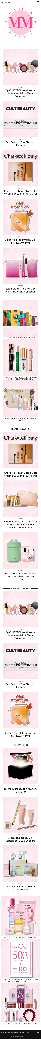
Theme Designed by (20, 1036)
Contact (30, 1032)
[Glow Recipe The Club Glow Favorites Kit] (20, 916)
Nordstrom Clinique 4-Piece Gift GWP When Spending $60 (20, 576)
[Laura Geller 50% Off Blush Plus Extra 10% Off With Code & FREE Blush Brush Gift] (20, 958)
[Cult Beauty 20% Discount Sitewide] (20, 119)
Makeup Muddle (12, 1032)
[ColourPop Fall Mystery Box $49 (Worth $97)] (20, 217)
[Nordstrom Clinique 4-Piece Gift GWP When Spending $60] (20, 550)
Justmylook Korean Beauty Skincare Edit (20, 888)
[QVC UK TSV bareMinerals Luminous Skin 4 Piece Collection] (20, 67)
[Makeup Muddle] (20, 23)
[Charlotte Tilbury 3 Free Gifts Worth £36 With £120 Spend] (20, 168)
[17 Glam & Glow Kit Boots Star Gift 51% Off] (20, 1002)
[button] (38, 2)
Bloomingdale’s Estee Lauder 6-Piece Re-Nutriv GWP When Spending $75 (20, 524)
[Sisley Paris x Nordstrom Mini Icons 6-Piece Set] (20, 398)
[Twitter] (2, 2)
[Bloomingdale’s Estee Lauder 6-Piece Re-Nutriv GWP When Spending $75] (20, 498)
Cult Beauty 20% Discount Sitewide (20, 144)
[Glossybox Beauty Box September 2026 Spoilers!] (20, 815)
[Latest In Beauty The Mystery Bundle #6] (20, 766)
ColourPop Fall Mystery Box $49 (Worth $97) (20, 241)
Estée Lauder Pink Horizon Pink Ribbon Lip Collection (20, 290)
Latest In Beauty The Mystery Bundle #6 (20, 790)
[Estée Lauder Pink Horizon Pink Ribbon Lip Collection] (20, 266)
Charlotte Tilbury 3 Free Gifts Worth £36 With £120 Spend (20, 193)
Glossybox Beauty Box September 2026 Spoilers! (21, 839)
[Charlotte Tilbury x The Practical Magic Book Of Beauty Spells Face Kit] (20, 357)
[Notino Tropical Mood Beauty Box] (20, 318)
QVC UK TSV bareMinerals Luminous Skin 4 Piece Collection (20, 93)
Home (22, 1032)
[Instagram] (5, 2)
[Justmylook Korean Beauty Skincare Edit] (20, 863)
